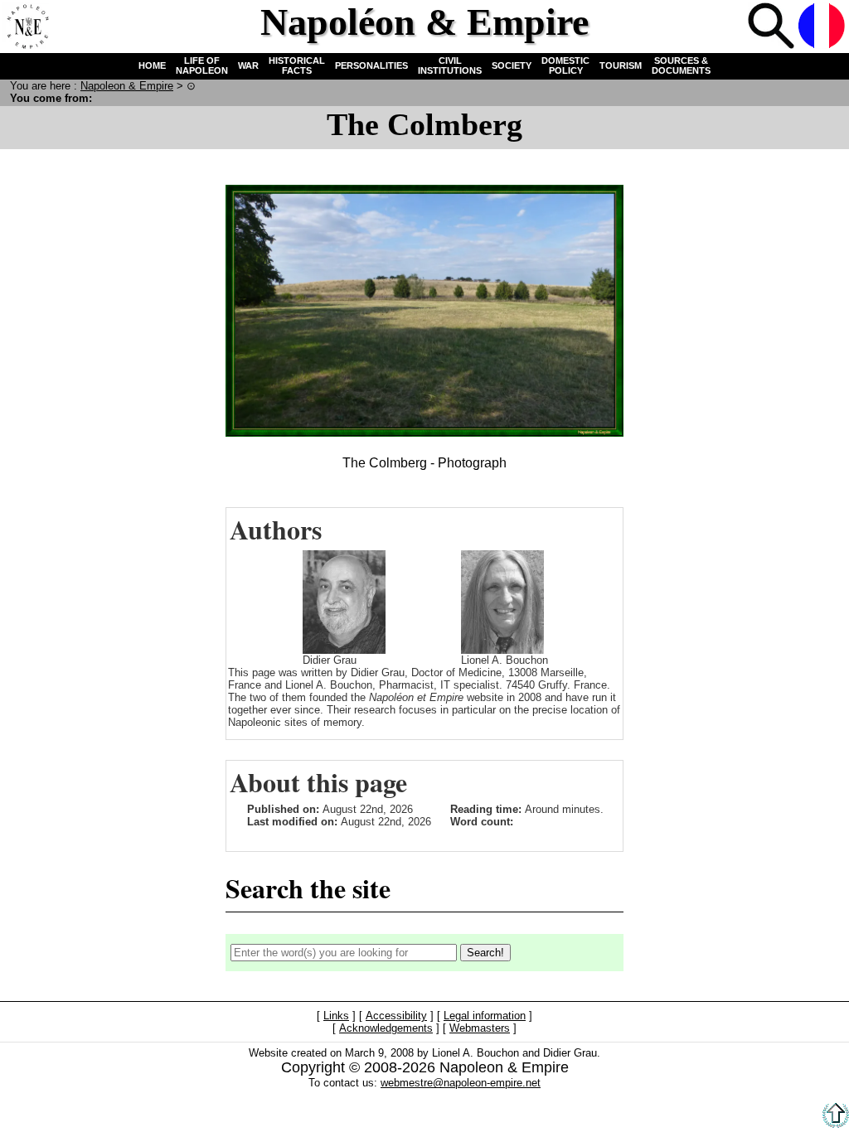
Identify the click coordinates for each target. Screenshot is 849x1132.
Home (25, 25)
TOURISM (620, 65)
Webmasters (479, 1028)
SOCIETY (511, 65)
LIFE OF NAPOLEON (202, 65)
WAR (248, 65)
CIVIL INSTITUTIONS (450, 65)
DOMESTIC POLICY (565, 65)
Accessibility (396, 1015)
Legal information (485, 1015)
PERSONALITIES (371, 65)
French (821, 25)
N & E (126, 86)
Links (336, 1015)
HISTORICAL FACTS (297, 65)
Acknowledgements (386, 1028)
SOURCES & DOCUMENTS (681, 65)
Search (771, 25)
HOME (152, 65)
